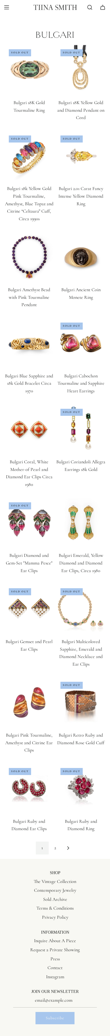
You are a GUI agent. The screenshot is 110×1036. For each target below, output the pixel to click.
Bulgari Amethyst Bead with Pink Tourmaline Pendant (29, 297)
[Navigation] (6, 7)
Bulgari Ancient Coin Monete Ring (81, 293)
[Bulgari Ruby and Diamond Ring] (81, 788)
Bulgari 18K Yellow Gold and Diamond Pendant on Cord (80, 110)
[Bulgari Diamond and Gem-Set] (29, 522)
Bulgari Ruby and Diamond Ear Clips (29, 825)
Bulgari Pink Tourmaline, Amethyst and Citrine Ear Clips (29, 742)
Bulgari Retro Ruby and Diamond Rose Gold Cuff (80, 739)
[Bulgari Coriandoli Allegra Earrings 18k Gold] (81, 429)
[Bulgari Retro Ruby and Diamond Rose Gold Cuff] (81, 702)
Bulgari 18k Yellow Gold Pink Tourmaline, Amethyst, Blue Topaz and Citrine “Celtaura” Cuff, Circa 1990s (29, 203)
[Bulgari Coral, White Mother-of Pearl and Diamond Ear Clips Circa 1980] (29, 429)
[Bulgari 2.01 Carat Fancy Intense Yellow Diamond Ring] (81, 156)
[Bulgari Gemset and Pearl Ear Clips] (29, 608)
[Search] (89, 7)
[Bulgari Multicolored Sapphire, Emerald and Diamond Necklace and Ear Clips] (81, 608)
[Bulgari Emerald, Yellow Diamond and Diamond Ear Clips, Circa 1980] (81, 522)
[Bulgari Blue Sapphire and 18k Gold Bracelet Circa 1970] (29, 343)
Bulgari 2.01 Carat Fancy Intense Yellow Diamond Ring (80, 196)
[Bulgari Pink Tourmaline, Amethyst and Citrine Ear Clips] (29, 702)
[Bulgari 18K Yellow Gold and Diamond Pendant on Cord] (81, 69)
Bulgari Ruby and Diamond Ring (81, 825)
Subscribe (55, 1017)
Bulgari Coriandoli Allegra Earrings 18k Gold (80, 465)
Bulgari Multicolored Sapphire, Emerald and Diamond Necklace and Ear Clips (81, 653)
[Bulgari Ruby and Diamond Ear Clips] (29, 788)
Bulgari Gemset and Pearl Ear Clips (29, 645)
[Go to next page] (68, 848)
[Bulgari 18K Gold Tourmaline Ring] (29, 69)
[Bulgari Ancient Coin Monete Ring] (81, 257)
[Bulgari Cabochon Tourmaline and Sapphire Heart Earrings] (81, 343)
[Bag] (102, 7)
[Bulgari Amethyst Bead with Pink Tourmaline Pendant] (29, 257)
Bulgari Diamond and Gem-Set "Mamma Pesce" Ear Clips (29, 562)
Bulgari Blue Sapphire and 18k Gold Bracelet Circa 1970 (29, 383)
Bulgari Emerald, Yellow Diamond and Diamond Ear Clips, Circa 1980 (81, 562)
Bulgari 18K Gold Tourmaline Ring (29, 106)
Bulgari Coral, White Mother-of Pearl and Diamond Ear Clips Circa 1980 (29, 473)
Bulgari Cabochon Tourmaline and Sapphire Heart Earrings (80, 383)
